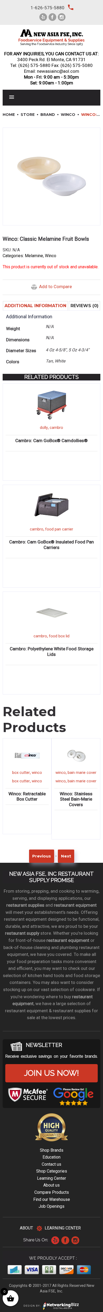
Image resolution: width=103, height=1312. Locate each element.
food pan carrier (59, 529)
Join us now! (51, 1073)
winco (37, 772)
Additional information (35, 305)
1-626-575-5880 (47, 7)
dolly (44, 427)
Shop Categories (51, 1171)
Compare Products (51, 1192)
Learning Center (51, 1178)
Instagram (75, 1240)
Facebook (65, 1240)
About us (51, 1185)
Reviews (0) (85, 305)
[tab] (35, 305)
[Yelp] (43, 17)
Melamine (34, 255)
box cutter (21, 772)
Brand (47, 114)
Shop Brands (51, 1150)
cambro (56, 427)
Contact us (51, 1164)
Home (9, 114)
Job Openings (51, 1206)
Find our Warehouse (51, 1199)
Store (28, 114)
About (26, 1228)
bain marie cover (82, 772)
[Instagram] (61, 17)
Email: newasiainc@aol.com (51, 71)
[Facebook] (52, 17)
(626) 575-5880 (34, 65)
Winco (68, 114)
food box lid (59, 636)
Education (51, 1157)
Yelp (55, 1240)
